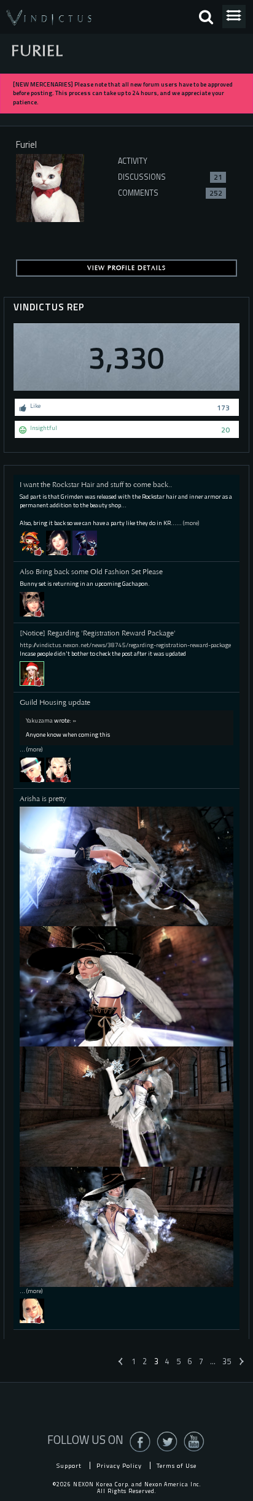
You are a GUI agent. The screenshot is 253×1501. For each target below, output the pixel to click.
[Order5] (58, 769)
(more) (191, 523)
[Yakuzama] (32, 769)
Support (69, 1465)
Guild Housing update (55, 702)
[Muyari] (84, 542)
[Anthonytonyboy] (32, 542)
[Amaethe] (32, 1310)
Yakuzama (39, 720)
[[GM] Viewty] (32, 673)
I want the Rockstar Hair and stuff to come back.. (96, 484)
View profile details (126, 268)
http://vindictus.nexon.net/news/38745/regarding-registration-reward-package (125, 645)
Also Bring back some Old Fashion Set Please (91, 571)
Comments (170, 193)
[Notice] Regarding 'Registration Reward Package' (98, 633)
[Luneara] (58, 542)
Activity (132, 161)
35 (226, 1361)
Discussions (170, 177)
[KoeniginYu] (32, 603)
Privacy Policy (119, 1465)
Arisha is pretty (43, 798)
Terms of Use (177, 1465)
